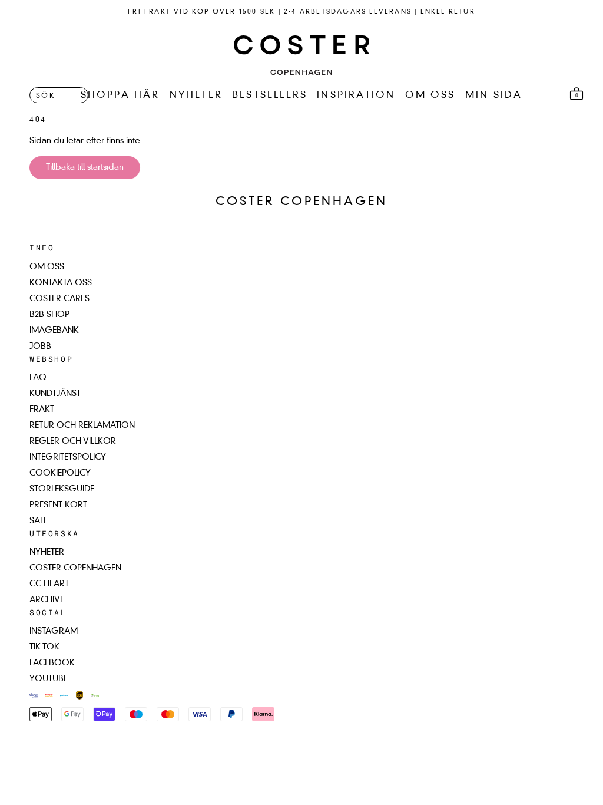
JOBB (40, 346)
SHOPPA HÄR (120, 95)
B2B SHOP (49, 315)
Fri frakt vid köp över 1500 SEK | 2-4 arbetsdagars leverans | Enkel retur (301, 12)
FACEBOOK (52, 663)
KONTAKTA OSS (60, 283)
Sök (45, 96)
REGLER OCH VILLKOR (72, 441)
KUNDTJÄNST (55, 394)
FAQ (38, 378)
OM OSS (430, 95)
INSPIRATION (356, 95)
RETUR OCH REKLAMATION (82, 425)
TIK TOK (44, 647)
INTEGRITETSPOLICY (67, 457)
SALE (38, 521)
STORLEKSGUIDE (61, 489)
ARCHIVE (46, 600)
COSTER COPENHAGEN (75, 568)
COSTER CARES (59, 299)
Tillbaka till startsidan (85, 167)
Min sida (494, 95)
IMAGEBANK (54, 330)
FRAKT (41, 409)
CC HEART (49, 584)
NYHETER (196, 95)
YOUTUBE (48, 679)
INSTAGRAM (53, 631)
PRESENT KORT (58, 505)
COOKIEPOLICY (60, 473)
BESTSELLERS (269, 95)
